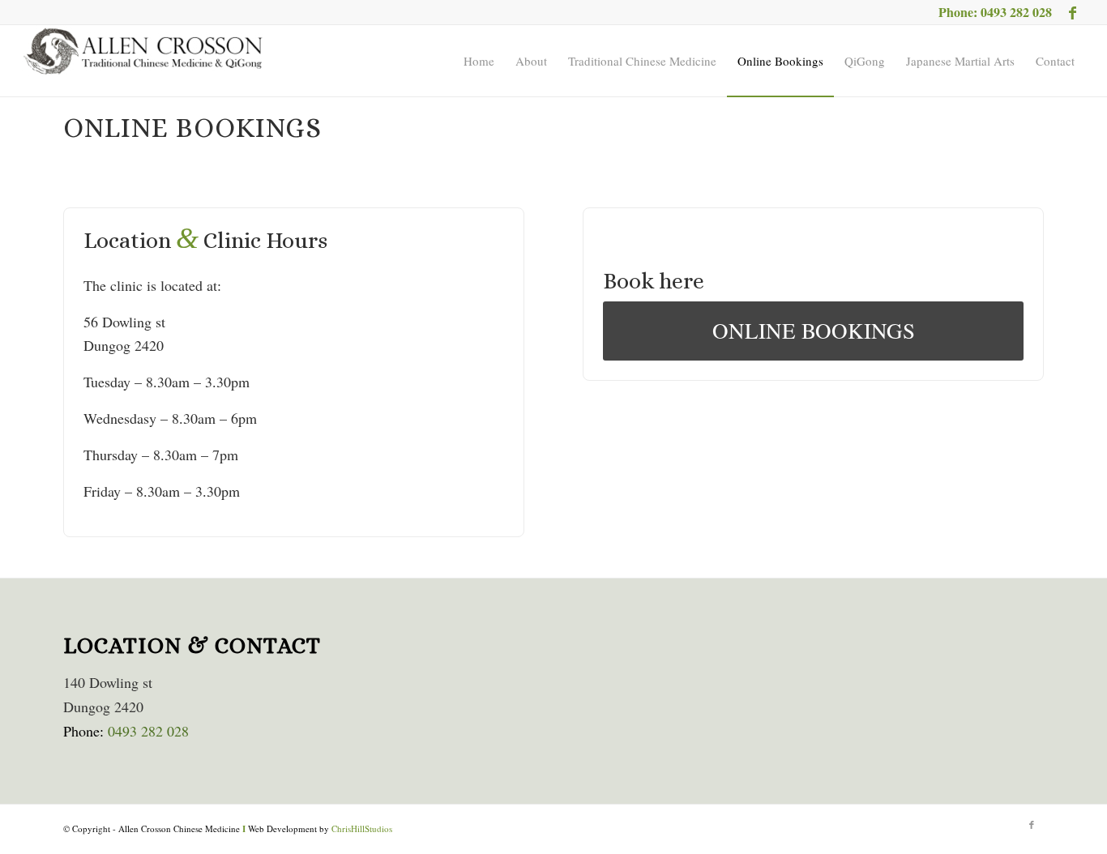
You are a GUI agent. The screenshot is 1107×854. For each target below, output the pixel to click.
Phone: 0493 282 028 (995, 11)
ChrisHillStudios (361, 828)
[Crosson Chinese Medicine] (143, 60)
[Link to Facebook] (1073, 12)
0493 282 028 (148, 731)
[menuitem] (479, 60)
